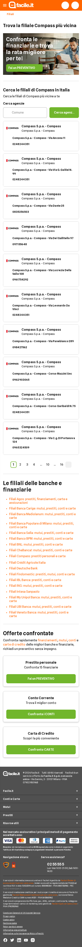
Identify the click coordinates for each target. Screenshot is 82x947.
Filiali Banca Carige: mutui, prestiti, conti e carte (42, 508)
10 (47, 464)
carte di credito (14, 644)
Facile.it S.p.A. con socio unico (64, 904)
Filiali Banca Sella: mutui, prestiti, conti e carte (41, 533)
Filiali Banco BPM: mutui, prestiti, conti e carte (41, 538)
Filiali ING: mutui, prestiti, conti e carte (35, 586)
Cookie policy (8, 920)
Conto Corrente (41, 698)
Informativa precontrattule (15, 930)
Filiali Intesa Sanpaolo (24, 591)
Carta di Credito (41, 733)
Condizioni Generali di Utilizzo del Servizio (21, 913)
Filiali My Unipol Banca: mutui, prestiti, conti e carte (40, 599)
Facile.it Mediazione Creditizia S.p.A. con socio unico (34, 895)
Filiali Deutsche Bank (23, 568)
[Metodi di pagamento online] (41, 840)
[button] (4, 5)
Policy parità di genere (13, 926)
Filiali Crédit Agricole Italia (27, 562)
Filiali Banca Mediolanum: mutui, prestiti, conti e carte (42, 515)
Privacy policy (9, 916)
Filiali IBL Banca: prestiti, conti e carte (35, 580)
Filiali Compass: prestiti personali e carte (37, 556)
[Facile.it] (21, 7)
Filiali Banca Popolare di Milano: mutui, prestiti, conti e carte (41, 525)
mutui (63, 640)
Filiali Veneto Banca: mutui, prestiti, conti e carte (38, 614)
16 (61, 464)
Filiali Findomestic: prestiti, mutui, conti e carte (42, 574)
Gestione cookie (10, 923)
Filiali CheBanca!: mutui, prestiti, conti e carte (40, 550)
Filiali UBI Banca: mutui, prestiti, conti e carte (40, 606)
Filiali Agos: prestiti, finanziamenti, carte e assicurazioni (38, 500)
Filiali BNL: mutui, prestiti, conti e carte (36, 544)
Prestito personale (41, 662)
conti (72, 640)
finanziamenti (47, 640)
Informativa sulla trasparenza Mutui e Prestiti (23, 933)
